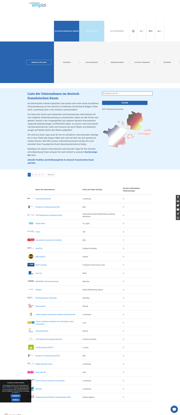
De (151, 31)
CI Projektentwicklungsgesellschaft (49, 339)
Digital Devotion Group (44, 364)
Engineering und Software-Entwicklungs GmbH (53, 397)
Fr (143, 31)
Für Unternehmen (117, 31)
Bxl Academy (40, 306)
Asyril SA (39, 248)
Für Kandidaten (92, 31)
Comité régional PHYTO (44, 348)
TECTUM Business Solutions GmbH (49, 215)
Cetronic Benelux (42, 331)
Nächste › (51, 175)
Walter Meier (40, 224)
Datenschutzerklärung (8, 388)
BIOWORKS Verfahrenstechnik (47, 281)
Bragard (39, 290)
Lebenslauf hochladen (38, 62)
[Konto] (133, 31)
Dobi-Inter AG (41, 372)
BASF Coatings (41, 265)
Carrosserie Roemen (43, 199)
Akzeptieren (15, 396)
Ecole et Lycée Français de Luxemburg (50, 381)
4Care (38, 232)
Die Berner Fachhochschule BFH (48, 207)
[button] (174, 409)
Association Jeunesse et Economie (49, 240)
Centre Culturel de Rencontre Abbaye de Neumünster (55, 314)
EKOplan (39, 389)
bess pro (39, 273)
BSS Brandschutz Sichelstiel (46, 298)
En (160, 31)
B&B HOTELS (40, 257)
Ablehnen (15, 400)
